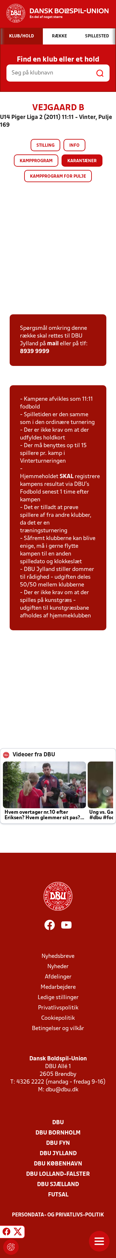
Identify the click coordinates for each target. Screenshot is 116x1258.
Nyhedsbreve (58, 956)
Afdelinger (58, 977)
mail (53, 344)
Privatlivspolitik (58, 1008)
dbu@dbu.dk (62, 1090)
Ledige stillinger (58, 997)
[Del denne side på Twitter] (18, 1233)
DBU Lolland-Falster (58, 1174)
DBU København (58, 1164)
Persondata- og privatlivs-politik (58, 1215)
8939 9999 (34, 351)
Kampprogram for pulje (58, 176)
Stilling (45, 145)
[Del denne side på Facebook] (6, 1233)
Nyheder (58, 966)
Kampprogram (36, 161)
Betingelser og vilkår (58, 1028)
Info (74, 145)
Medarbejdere (58, 987)
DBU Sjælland (58, 1184)
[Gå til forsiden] (54, 13)
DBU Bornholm (58, 1133)
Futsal (58, 1195)
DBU (58, 1122)
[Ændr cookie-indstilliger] (11, 1247)
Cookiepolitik (58, 1018)
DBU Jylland (58, 1153)
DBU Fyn (58, 1143)
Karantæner (82, 161)
